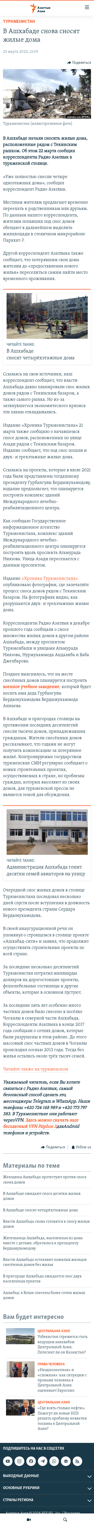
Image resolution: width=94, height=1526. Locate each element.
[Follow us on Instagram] (19, 1461)
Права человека (51, 1364)
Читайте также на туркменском (35, 1069)
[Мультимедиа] (28, 1519)
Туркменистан (19, 22)
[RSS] (77, 1461)
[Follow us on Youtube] (8, 1461)
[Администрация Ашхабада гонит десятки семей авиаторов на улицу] (47, 832)
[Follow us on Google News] (65, 1461)
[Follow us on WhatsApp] (54, 1461)
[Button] (79, 63)
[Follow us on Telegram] (42, 1461)
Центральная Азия (54, 1331)
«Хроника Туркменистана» (50, 579)
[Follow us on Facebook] (31, 1461)
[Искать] (65, 1519)
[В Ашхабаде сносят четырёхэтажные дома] (47, 316)
